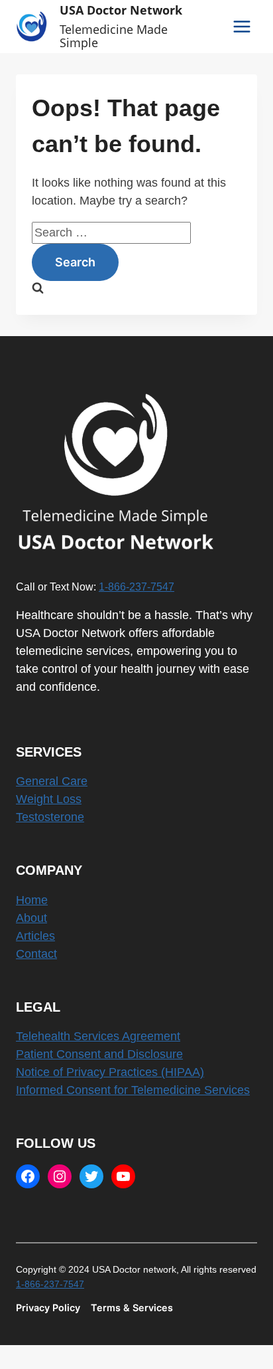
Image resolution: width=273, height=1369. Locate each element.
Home (32, 900)
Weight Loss (49, 799)
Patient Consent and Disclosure (99, 1054)
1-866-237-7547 (136, 587)
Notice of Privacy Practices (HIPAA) (110, 1072)
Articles (35, 936)
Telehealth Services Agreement (98, 1036)
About (31, 918)
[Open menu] (241, 26)
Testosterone (50, 817)
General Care (51, 781)
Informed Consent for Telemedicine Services (133, 1090)
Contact (36, 953)
